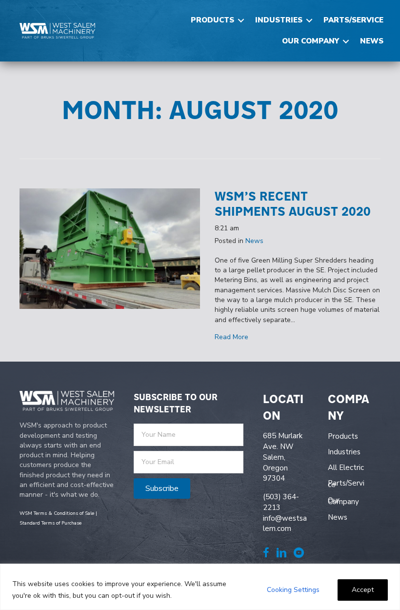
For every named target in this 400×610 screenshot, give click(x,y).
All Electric (346, 467)
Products (212, 20)
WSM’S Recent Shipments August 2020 (293, 203)
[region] (200, 587)
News (371, 41)
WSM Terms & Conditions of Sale (57, 513)
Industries (278, 20)
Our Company (310, 41)
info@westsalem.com (285, 523)
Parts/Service (353, 20)
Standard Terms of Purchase (50, 523)
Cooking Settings (293, 589)
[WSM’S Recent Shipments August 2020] (110, 248)
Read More (231, 337)
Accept (363, 589)
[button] (241, 20)
